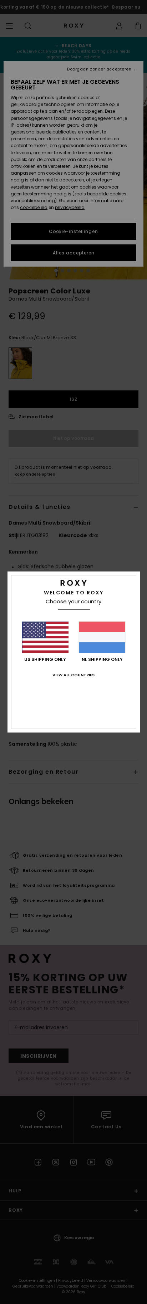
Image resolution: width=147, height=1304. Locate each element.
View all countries (73, 675)
